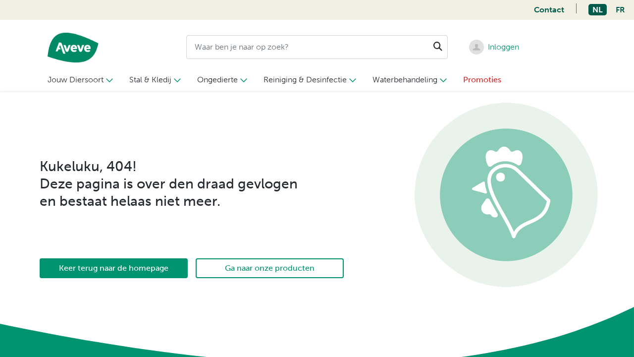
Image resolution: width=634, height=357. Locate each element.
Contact (549, 9)
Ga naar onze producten (270, 268)
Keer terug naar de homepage (113, 268)
